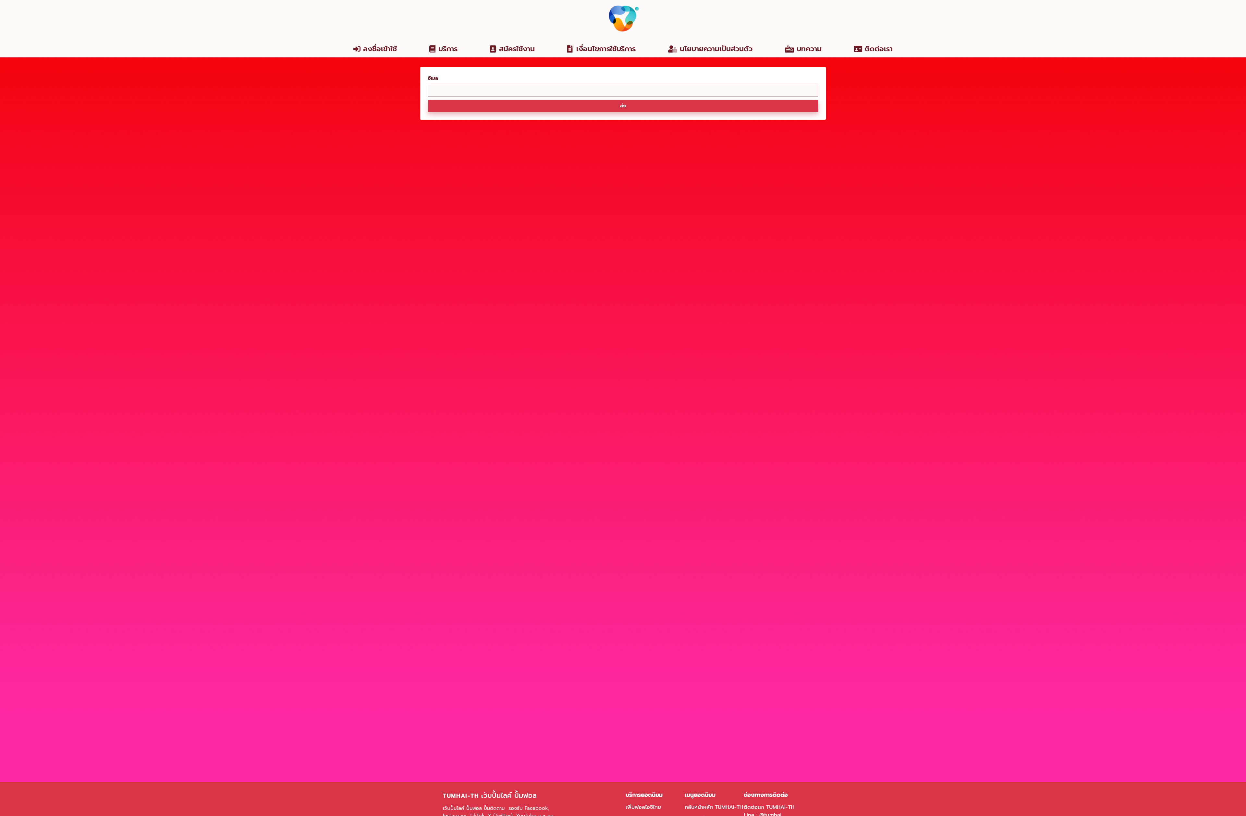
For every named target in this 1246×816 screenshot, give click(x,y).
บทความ (809, 48)
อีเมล (433, 78)
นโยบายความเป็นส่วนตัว (716, 48)
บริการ (448, 48)
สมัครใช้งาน (517, 48)
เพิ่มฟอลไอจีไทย (643, 807)
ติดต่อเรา (879, 48)
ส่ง (623, 105)
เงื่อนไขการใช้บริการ (606, 48)
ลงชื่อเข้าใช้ (380, 48)
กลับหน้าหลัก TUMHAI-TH (714, 807)
